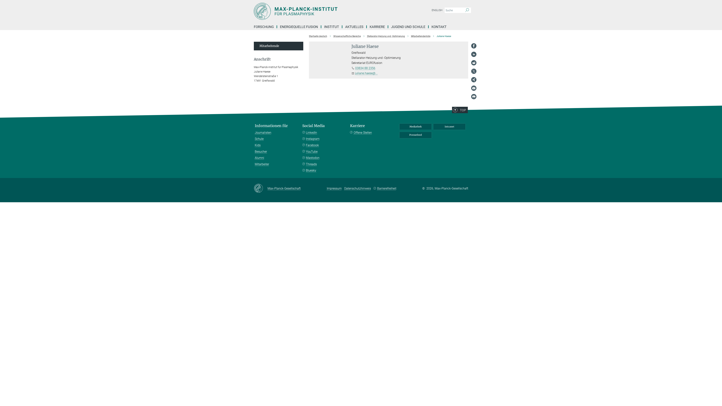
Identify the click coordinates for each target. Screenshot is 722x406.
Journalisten (263, 132)
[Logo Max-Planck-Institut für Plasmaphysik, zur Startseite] (324, 11)
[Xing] (474, 80)
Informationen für (271, 126)
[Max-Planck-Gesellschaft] (261, 188)
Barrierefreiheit (386, 188)
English (437, 10)
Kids (258, 145)
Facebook (312, 145)
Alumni (259, 158)
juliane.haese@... (366, 73)
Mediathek (416, 126)
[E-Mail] (474, 88)
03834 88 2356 (365, 68)
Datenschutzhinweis (357, 188)
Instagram (312, 139)
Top (463, 110)
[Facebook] (474, 46)
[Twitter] (474, 71)
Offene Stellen (363, 132)
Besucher (261, 151)
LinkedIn (311, 132)
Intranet (449, 126)
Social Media (313, 126)
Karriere (357, 126)
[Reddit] (474, 63)
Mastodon (312, 158)
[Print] (474, 96)
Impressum (334, 188)
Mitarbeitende (269, 46)
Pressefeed (415, 134)
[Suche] (467, 10)
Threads (311, 164)
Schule (259, 139)
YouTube (312, 151)
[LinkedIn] (474, 54)
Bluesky (311, 170)
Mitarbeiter (262, 164)
